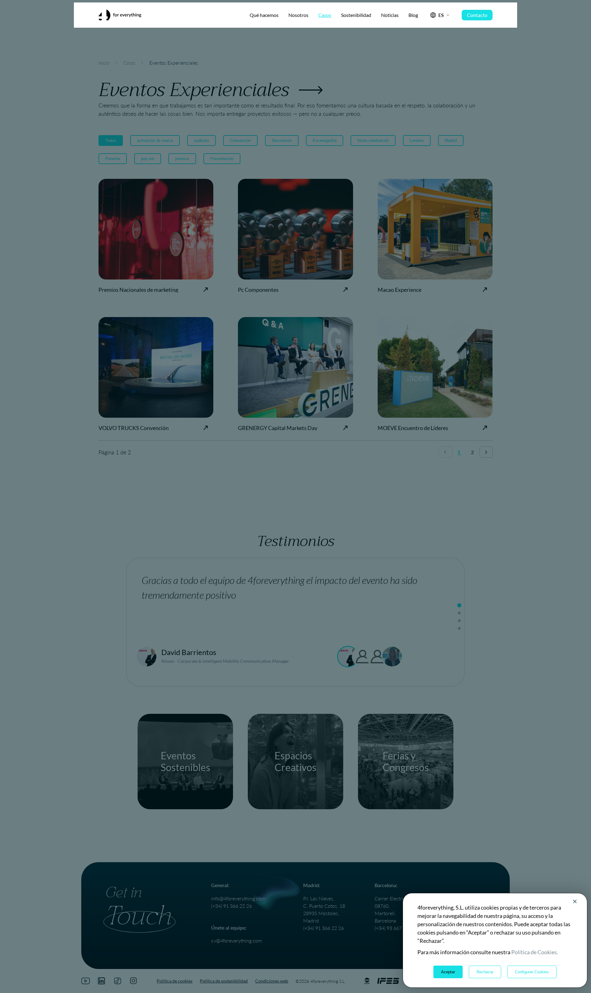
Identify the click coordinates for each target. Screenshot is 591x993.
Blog (413, 15)
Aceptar (448, 972)
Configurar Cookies (532, 972)
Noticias (390, 15)
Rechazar (484, 972)
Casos (324, 15)
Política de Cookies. (534, 952)
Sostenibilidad (356, 15)
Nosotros (298, 15)
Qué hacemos (264, 15)
